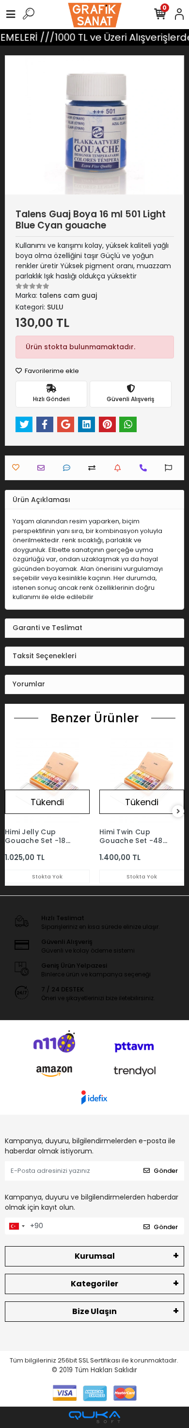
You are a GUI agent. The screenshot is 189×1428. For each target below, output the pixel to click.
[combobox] (16, 1226)
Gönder (166, 1170)
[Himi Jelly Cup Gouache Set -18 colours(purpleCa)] (47, 780)
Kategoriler (94, 1283)
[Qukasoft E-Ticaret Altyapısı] (94, 1417)
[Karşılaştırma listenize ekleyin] (94, 468)
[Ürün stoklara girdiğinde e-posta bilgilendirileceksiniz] (120, 468)
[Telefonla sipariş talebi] (145, 468)
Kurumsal (95, 1256)
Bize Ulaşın (94, 1311)
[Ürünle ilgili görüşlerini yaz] (69, 468)
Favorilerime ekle (51, 370)
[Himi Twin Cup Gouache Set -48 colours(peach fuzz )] (141, 780)
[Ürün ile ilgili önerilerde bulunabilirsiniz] (170, 468)
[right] (178, 812)
